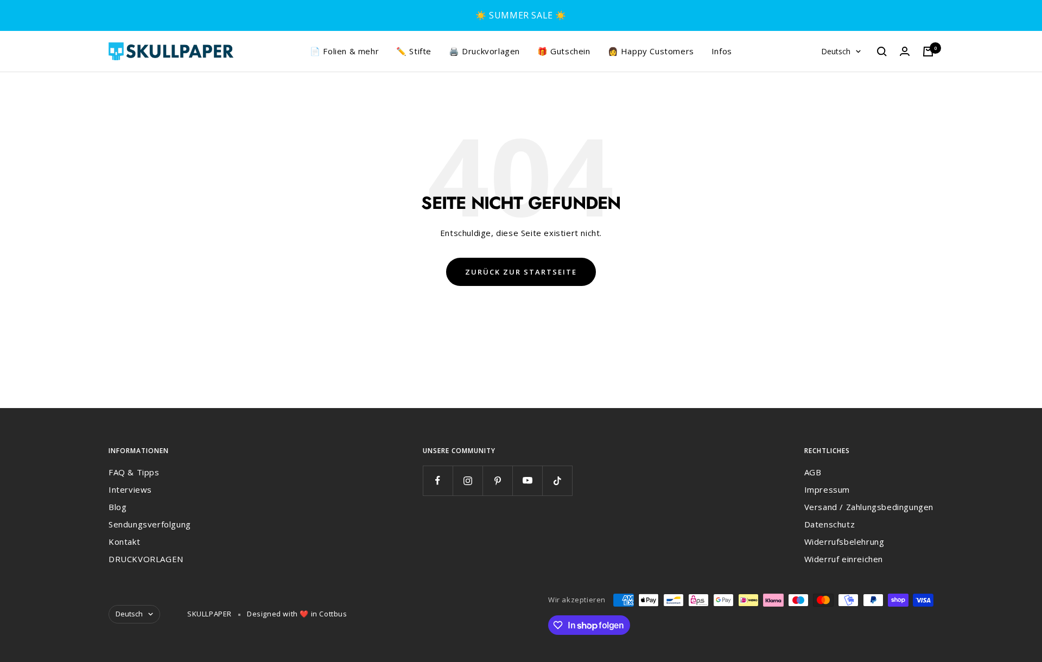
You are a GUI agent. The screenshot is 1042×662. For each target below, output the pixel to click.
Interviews (130, 489)
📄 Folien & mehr (344, 51)
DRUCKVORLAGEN (146, 558)
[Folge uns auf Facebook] (438, 480)
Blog (117, 506)
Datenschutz (829, 524)
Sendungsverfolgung (150, 524)
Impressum (827, 489)
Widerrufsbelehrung (844, 541)
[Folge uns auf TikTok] (557, 480)
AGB (813, 472)
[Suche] (882, 51)
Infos (721, 51)
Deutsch (835, 51)
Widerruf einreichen (843, 558)
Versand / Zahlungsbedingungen (868, 506)
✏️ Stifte (413, 51)
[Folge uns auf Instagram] (467, 480)
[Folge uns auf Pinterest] (497, 480)
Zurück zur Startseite (521, 272)
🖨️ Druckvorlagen (484, 51)
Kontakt (124, 541)
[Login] (905, 51)
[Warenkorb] (928, 51)
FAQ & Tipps (134, 472)
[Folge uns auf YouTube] (527, 480)
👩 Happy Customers (651, 51)
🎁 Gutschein (563, 51)
